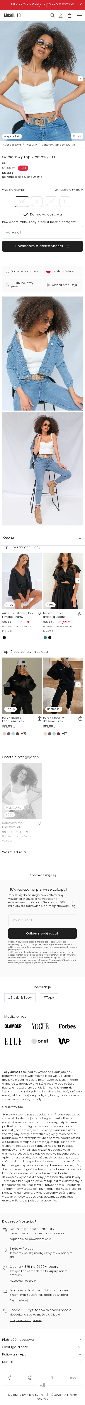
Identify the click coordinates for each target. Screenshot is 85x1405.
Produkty (31, 144)
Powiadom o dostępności (39, 246)
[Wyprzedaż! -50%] (22, 791)
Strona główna (12, 144)
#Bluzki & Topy (20, 997)
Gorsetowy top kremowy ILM (12, 824)
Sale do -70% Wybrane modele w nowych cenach (42, 5)
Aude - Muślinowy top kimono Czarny (17, 615)
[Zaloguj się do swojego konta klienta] (61, 15)
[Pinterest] (30, 1377)
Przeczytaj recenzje (23, 1280)
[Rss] (73, 1377)
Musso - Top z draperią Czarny (54, 615)
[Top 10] (22, 685)
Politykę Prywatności (44, 957)
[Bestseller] (63, 685)
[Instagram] (50, 1377)
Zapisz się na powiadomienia (30, 1239)
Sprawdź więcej (42, 875)
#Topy (49, 997)
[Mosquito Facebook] (10, 1377)
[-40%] (22, 581)
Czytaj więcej (19, 1300)
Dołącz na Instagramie (26, 1320)
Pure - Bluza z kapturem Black (13, 719)
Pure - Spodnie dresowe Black (53, 719)
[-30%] (63, 581)
